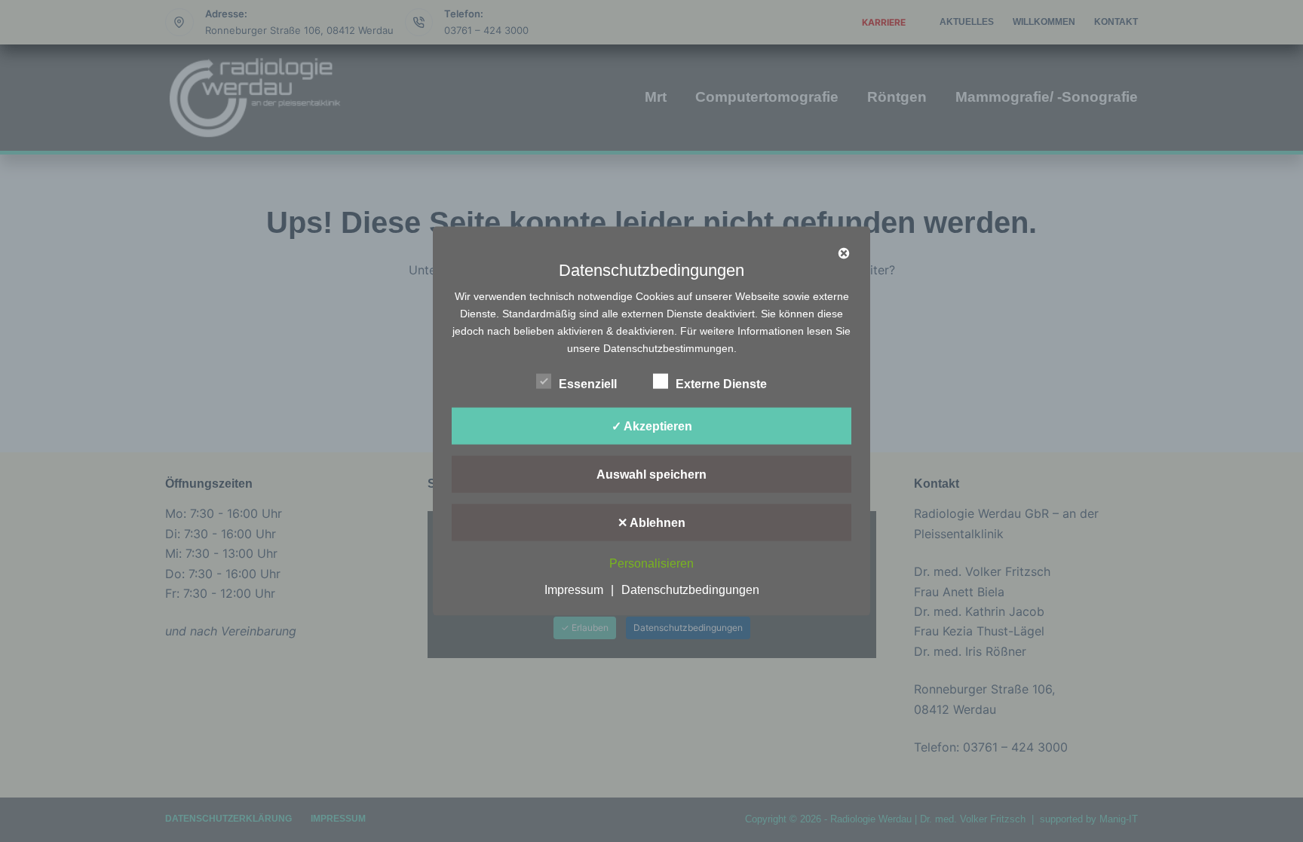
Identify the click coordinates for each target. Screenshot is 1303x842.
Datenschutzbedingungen (690, 589)
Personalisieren (651, 563)
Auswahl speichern (651, 473)
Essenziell (588, 383)
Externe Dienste (721, 383)
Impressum (573, 589)
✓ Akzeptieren (652, 425)
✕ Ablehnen (651, 522)
